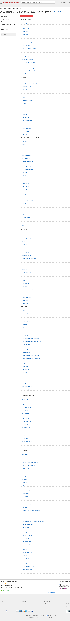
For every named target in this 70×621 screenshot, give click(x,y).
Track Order (24, 599)
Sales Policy (28, 615)
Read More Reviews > (52, 592)
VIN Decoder (2, 601)
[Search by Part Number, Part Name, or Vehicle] (54, 2)
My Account (24, 598)
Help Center (24, 601)
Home (1, 8)
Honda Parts (5, 4)
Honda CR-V (5, 8)
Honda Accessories (15, 4)
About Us (1, 598)
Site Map (45, 603)
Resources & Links (47, 601)
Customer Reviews (3, 599)
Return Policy (35, 615)
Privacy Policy (41, 615)
